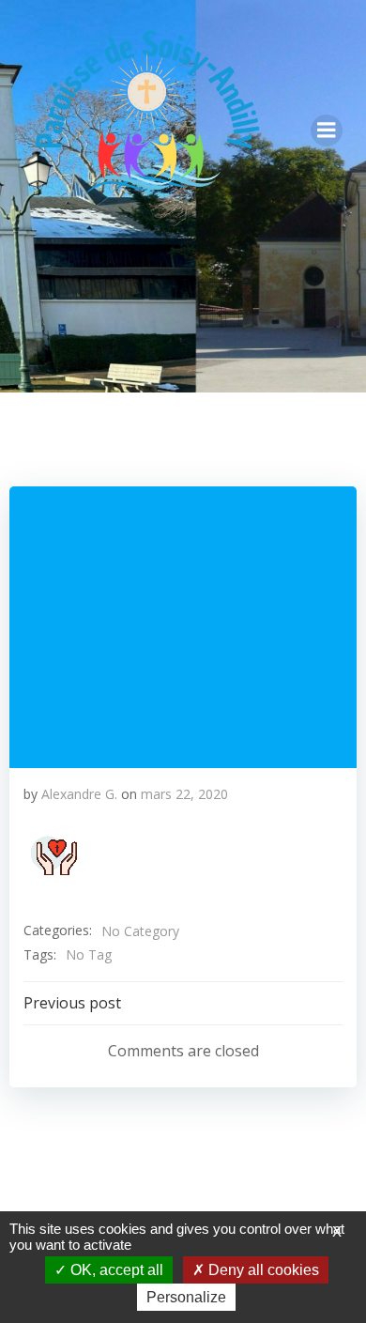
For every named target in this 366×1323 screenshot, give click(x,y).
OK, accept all (115, 1270)
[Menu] (327, 130)
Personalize (186, 1297)
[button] (53, 855)
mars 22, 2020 (184, 794)
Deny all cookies (262, 1270)
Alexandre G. (79, 794)
